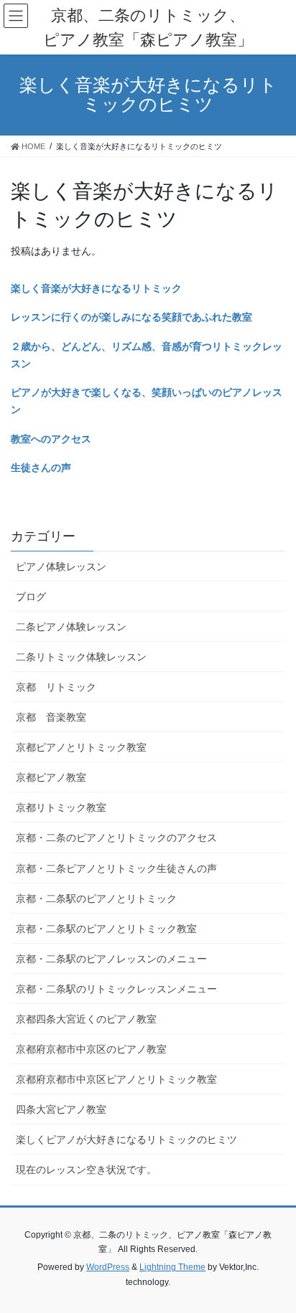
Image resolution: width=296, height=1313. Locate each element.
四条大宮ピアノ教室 (61, 1109)
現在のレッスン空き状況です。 (86, 1169)
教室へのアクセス (51, 439)
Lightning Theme (172, 1267)
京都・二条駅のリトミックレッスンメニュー (116, 989)
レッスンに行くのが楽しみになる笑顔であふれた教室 (131, 317)
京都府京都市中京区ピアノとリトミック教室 (116, 1079)
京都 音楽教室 (51, 717)
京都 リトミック (56, 687)
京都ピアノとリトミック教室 (81, 747)
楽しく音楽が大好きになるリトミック (96, 288)
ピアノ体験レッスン (61, 566)
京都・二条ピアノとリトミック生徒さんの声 (116, 868)
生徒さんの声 (41, 467)
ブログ (31, 596)
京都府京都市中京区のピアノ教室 (91, 1049)
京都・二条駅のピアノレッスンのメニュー (111, 958)
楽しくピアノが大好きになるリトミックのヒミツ (126, 1139)
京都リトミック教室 (61, 807)
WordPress (107, 1267)
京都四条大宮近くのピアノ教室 (86, 1019)
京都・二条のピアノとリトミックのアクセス (116, 837)
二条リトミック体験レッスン (81, 657)
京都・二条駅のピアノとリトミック (96, 898)
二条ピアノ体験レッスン (71, 626)
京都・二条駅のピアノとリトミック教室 (106, 928)
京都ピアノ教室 (51, 777)
